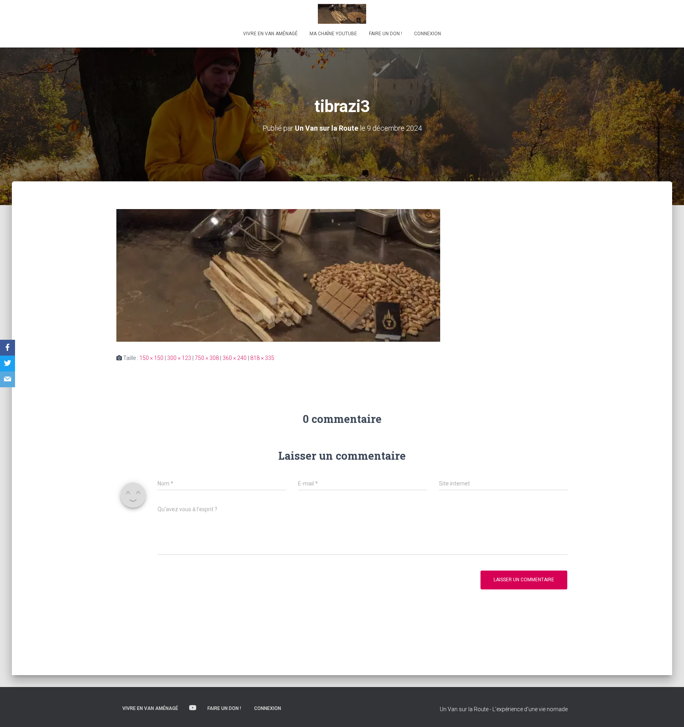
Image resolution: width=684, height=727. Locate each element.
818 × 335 (262, 358)
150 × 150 (151, 358)
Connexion (427, 33)
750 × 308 (207, 358)
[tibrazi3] (278, 275)
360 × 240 (234, 358)
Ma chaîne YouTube (333, 33)
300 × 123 (179, 358)
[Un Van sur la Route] (342, 14)
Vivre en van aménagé (270, 33)
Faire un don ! (385, 33)
